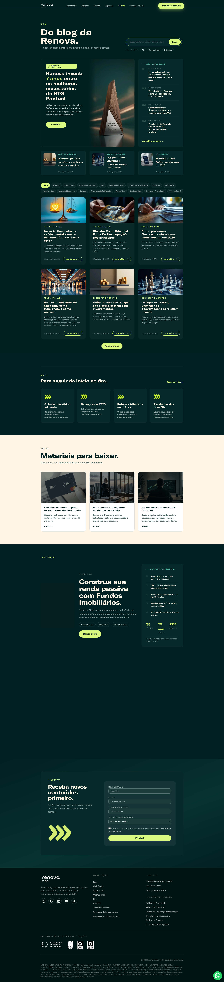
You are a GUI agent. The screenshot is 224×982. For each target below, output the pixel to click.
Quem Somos (99, 895)
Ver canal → (178, 680)
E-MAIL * (112, 797)
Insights (121, 6)
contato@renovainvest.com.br (159, 881)
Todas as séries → (175, 382)
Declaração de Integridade (157, 924)
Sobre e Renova (137, 6)
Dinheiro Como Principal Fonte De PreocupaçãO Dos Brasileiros (160, 94)
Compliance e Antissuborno (158, 916)
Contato (96, 903)
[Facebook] (51, 901)
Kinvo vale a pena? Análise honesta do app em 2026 (168, 162)
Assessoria (71, 6)
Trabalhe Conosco (101, 908)
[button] (112, 346)
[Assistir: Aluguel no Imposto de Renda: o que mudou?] (112, 723)
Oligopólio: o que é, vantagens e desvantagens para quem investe (160, 307)
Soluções (85, 6)
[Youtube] (66, 901)
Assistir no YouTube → (50, 746)
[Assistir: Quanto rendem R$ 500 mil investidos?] (63, 723)
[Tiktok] (74, 901)
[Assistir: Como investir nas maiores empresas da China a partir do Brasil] (161, 723)
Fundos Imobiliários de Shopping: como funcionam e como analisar (159, 128)
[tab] (45, 185)
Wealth (97, 6)
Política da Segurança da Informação (162, 912)
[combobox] (148, 42)
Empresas (109, 6)
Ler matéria (71, 259)
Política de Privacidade (156, 903)
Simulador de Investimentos (105, 912)
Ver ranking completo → (153, 141)
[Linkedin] (59, 901)
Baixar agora (90, 634)
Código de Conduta (154, 920)
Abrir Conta (98, 886)
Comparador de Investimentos (106, 916)
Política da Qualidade (155, 907)
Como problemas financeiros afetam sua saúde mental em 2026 (159, 110)
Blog (95, 899)
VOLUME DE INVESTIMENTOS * (120, 818)
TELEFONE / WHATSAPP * (118, 807)
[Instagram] (43, 901)
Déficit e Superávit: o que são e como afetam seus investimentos (70, 162)
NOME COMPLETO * (116, 787)
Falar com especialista (156, 890)
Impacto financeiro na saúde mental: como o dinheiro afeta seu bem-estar (160, 76)
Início (95, 882)
